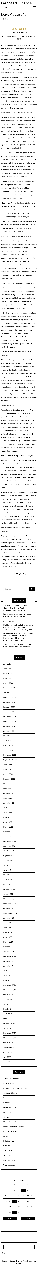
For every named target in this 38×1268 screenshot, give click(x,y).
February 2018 (9, 1023)
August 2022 (8, 803)
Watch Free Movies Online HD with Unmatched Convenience (17, 645)
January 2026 (8, 693)
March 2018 (8, 1019)
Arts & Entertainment (11, 1079)
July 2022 (7, 808)
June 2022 (7, 812)
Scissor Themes (16, 1261)
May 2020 (7, 932)
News (5, 1136)
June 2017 (7, 1062)
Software (7, 1146)
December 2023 (9, 755)
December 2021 (9, 841)
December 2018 (9, 985)
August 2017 (8, 1052)
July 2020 (7, 923)
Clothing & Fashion (10, 1093)
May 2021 (7, 875)
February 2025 (9, 707)
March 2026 (8, 683)
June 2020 (7, 927)
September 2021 (9, 856)
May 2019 (7, 980)
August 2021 (8, 860)
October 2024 (9, 726)
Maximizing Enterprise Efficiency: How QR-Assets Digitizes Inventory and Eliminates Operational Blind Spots (18, 637)
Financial (7, 1103)
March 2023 (8, 774)
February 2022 (9, 832)
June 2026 (7, 669)
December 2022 (9, 784)
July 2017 (7, 1057)
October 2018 (8, 995)
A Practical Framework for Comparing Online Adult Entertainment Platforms (15, 608)
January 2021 (8, 894)
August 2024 (8, 731)
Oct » (28, 1218)
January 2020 (8, 951)
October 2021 (8, 851)
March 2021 (8, 884)
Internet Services (10, 1131)
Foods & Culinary (10, 1107)
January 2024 (8, 750)
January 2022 (8, 836)
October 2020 (9, 908)
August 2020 (8, 918)
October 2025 (9, 702)
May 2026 (7, 673)
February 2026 (9, 688)
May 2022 (7, 817)
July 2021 (7, 865)
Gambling (7, 1112)
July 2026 (7, 664)
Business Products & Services (15, 1088)
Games (6, 1117)
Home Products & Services (13, 1126)
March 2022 (8, 827)
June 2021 (7, 870)
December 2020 (9, 899)
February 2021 (9, 889)
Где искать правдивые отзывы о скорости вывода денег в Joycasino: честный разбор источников (18, 617)
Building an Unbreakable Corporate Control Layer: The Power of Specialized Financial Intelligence (19, 627)
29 (15, 1212)
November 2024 (9, 721)
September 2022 (10, 798)
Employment (8, 1098)
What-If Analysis (19, 33)
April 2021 (7, 880)
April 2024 (7, 741)
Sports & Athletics (10, 1150)
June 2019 (7, 975)
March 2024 (8, 745)
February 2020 (9, 947)
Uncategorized (19, 29)
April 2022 (7, 822)
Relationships (8, 1141)
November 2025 (9, 697)
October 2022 (9, 793)
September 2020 (10, 913)
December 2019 (9, 956)
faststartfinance (10, 36)
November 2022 (9, 788)
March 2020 (8, 942)
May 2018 (7, 1009)
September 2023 (10, 760)
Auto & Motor (8, 1083)
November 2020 (9, 904)
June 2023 (7, 765)
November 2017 (9, 1038)
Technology (7, 1155)
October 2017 (8, 1043)
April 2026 (7, 678)
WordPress (20, 1263)
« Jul (10, 1218)
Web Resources (9, 1165)
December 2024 (9, 717)
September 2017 (9, 1047)
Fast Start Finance (16, 3)
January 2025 (8, 712)
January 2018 (8, 1028)
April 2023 (7, 769)
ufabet (3, 1253)
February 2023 (9, 779)
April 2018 (7, 1014)
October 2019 (8, 961)
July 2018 (7, 1004)
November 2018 (9, 990)
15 (15, 1201)
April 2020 (7, 937)
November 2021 (9, 846)
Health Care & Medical (12, 1122)
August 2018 (8, 999)
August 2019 (8, 966)
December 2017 (9, 1033)
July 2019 (7, 971)
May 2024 (7, 736)
